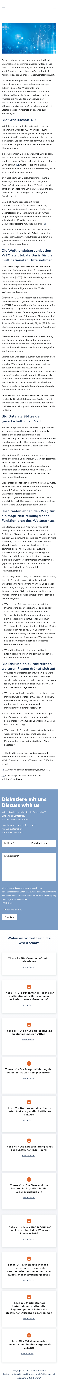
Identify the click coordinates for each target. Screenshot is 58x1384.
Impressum (33, 1374)
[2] (17, 164)
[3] (44, 223)
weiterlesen (29, 967)
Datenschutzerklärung (14, 1374)
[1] (46, 63)
